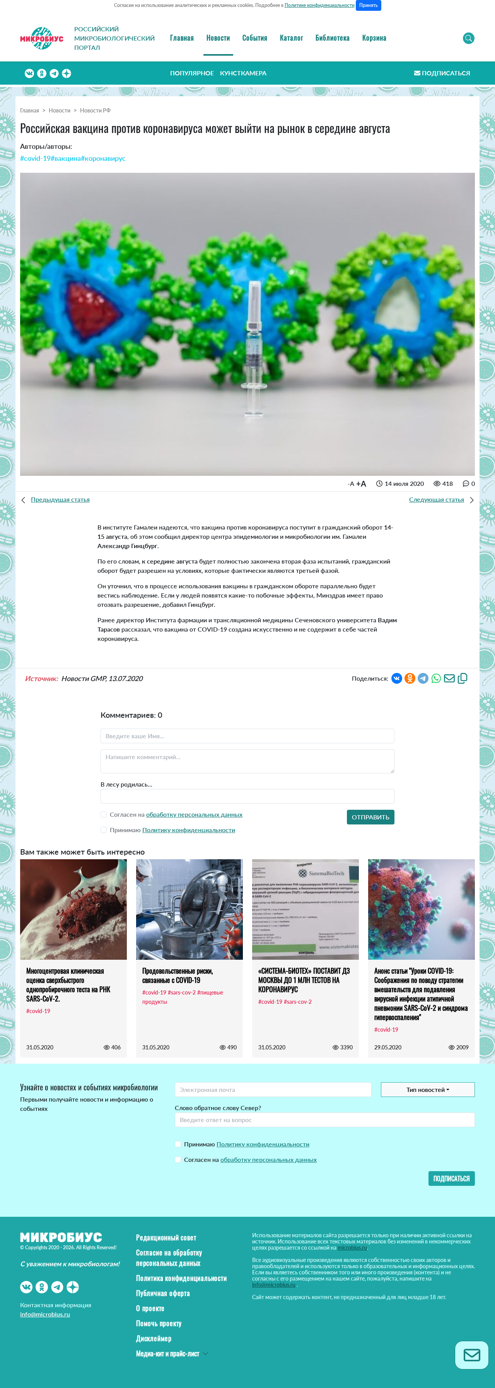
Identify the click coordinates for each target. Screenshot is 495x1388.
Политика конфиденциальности (181, 1278)
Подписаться (446, 73)
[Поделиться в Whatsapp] (436, 677)
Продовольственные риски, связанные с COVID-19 (177, 975)
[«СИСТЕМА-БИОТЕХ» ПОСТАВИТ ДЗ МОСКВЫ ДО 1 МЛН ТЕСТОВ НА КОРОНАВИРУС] (305, 909)
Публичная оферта (163, 1293)
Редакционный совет (166, 1237)
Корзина (374, 37)
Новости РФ (95, 110)
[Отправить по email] (449, 677)
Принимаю (246, 1144)
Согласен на (250, 1159)
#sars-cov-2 (182, 992)
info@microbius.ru (45, 1314)
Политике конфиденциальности (320, 5)
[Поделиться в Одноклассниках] (410, 677)
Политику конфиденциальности (188, 829)
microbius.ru (352, 1247)
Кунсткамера (243, 73)
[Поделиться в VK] (396, 677)
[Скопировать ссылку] (462, 677)
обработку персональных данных (194, 814)
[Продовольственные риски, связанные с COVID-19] (189, 909)
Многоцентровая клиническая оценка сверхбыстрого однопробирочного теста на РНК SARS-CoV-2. (68, 984)
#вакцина (66, 158)
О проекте (150, 1308)
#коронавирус (103, 158)
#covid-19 (35, 158)
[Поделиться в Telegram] (423, 677)
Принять (368, 5)
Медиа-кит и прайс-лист (167, 1353)
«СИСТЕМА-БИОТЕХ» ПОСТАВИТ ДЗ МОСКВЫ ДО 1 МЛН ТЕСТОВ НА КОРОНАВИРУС (304, 980)
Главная (182, 37)
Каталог (291, 37)
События (255, 37)
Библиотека (333, 37)
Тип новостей (425, 1089)
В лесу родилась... (126, 784)
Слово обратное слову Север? (218, 1107)
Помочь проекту (159, 1323)
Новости (218, 37)
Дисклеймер (154, 1338)
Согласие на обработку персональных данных (169, 1257)
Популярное (192, 73)
